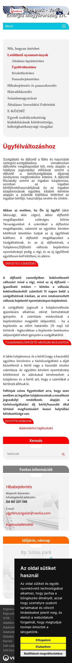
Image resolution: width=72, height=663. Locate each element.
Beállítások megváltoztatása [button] (43, 653)
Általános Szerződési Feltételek (31, 105)
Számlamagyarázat (22, 98)
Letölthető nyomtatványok (27, 55)
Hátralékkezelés (19, 92)
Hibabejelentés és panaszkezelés (32, 85)
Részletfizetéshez (23, 73)
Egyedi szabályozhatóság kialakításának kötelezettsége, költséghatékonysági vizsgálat (30, 122)
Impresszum (11, 609)
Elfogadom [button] (43, 640)
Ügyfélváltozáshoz (24, 67)
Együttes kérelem (18, 421)
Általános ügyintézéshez (28, 61)
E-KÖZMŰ (16, 111)
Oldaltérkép (11, 636)
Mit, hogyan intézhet (23, 48)
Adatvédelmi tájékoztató (36, 428)
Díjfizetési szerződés (20, 263)
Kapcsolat (9, 613)
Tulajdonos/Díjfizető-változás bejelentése (37, 342)
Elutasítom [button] (43, 646)
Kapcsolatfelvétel (19, 525)
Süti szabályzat (13, 645)
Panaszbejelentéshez (25, 79)
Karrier (7, 641)
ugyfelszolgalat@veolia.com (28, 513)
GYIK (6, 618)
